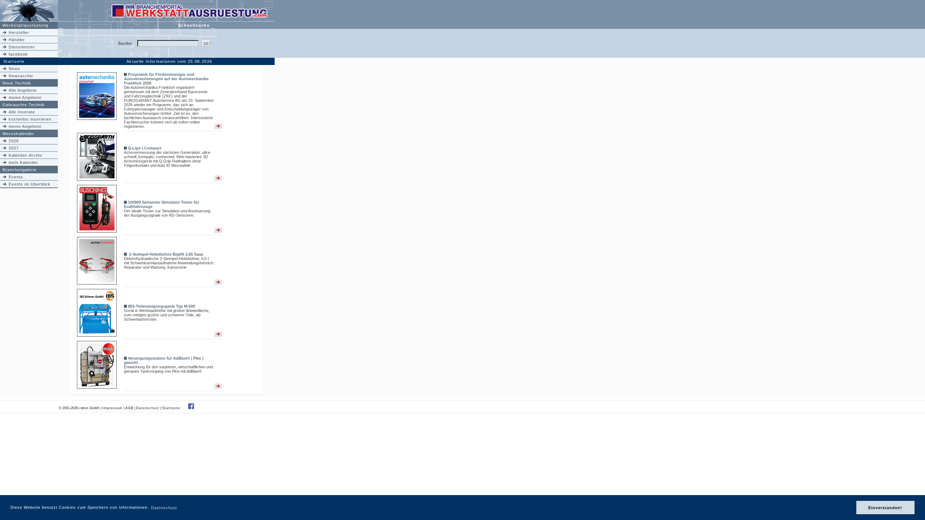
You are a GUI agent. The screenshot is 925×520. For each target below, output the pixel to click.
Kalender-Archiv (25, 155)
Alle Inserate (22, 112)
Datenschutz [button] (164, 508)
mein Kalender (23, 162)
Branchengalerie (19, 170)
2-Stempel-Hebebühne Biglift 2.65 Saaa (165, 254)
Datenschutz (147, 408)
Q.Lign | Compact (145, 148)
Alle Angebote (23, 90)
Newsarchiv (21, 76)
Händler (17, 40)
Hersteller (19, 32)
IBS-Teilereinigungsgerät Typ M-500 (161, 306)
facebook (18, 54)
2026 (14, 141)
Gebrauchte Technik (24, 105)
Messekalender (18, 133)
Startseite (172, 408)
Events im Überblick (30, 184)
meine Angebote (25, 97)
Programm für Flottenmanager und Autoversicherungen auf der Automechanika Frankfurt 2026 (166, 78)
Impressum (112, 408)
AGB (129, 408)
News (14, 68)
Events (16, 177)
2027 (14, 148)
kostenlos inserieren (30, 119)
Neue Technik (17, 83)
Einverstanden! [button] (885, 508)
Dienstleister (22, 47)
